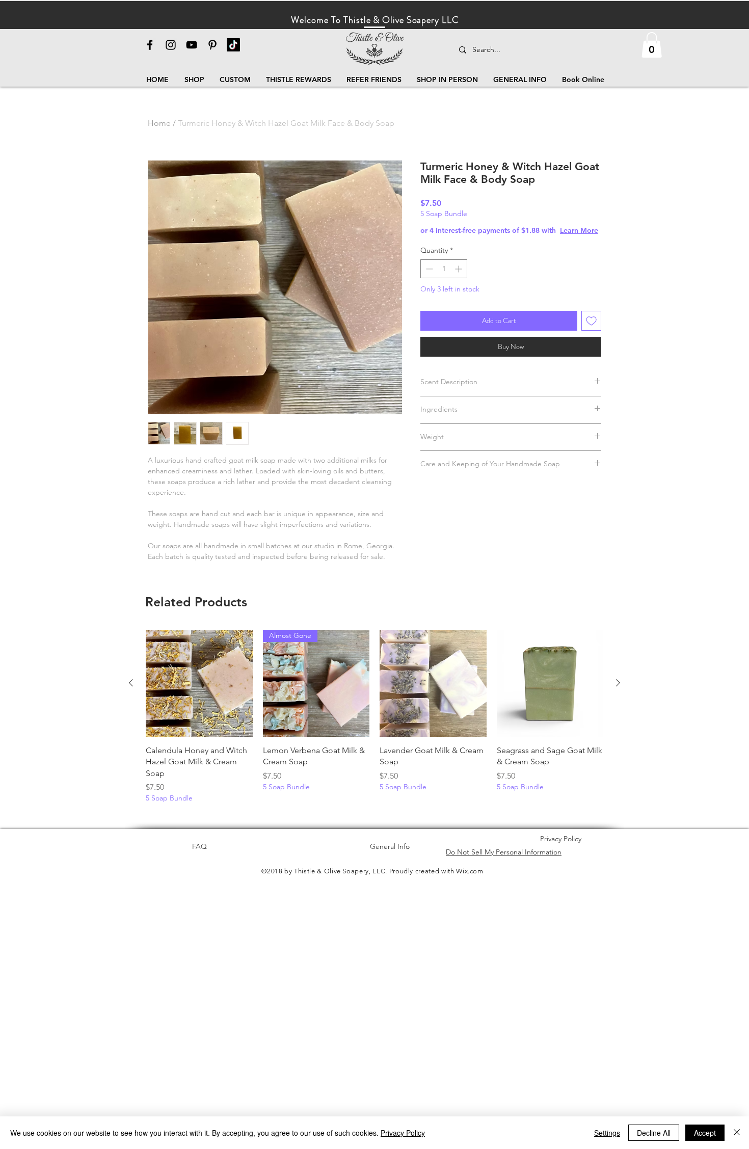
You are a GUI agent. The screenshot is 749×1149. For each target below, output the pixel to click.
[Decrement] (428, 269)
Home (159, 123)
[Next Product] (618, 683)
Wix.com (470, 871)
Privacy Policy (403, 1133)
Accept (705, 1133)
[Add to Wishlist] (591, 321)
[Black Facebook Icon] (149, 44)
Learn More (579, 230)
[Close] (737, 1133)
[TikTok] (233, 44)
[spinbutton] (444, 269)
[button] (651, 45)
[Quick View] (199, 683)
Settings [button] (607, 1133)
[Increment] (459, 269)
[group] (374, 716)
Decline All (654, 1133)
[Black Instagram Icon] (170, 44)
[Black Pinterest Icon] (212, 44)
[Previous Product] (131, 683)
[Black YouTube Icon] (191, 44)
